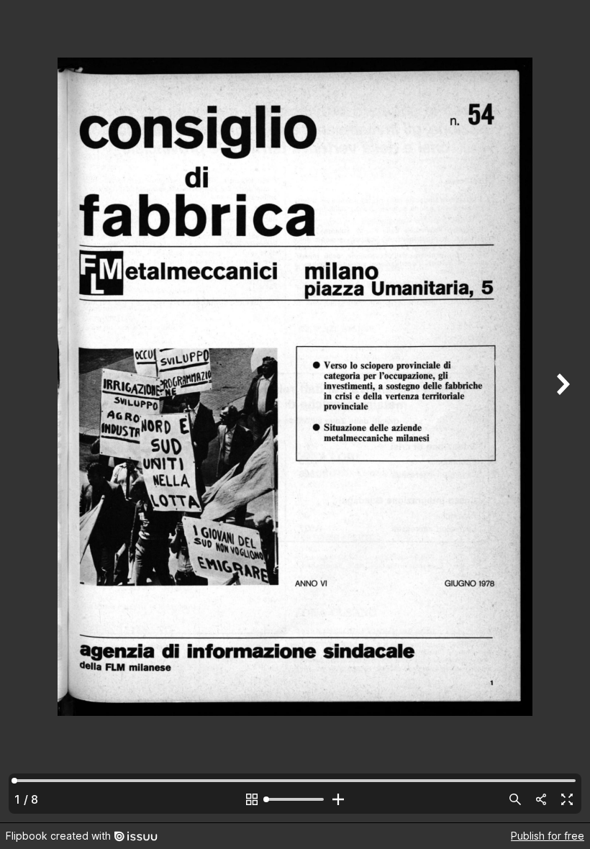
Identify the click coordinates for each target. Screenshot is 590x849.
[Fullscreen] (566, 799)
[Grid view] (251, 799)
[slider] (295, 799)
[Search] (515, 799)
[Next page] (561, 411)
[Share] (541, 799)
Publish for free (547, 836)
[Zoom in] (338, 799)
